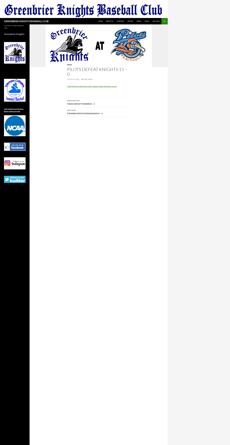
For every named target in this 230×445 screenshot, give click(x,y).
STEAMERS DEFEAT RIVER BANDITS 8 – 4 (84, 112)
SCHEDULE (120, 21)
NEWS (69, 65)
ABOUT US (109, 21)
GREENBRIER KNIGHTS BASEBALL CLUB (26, 21)
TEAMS (138, 21)
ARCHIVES (156, 21)
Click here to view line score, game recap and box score (91, 86)
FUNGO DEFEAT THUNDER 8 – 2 (81, 102)
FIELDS (147, 21)
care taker (88, 79)
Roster (130, 21)
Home (100, 21)
